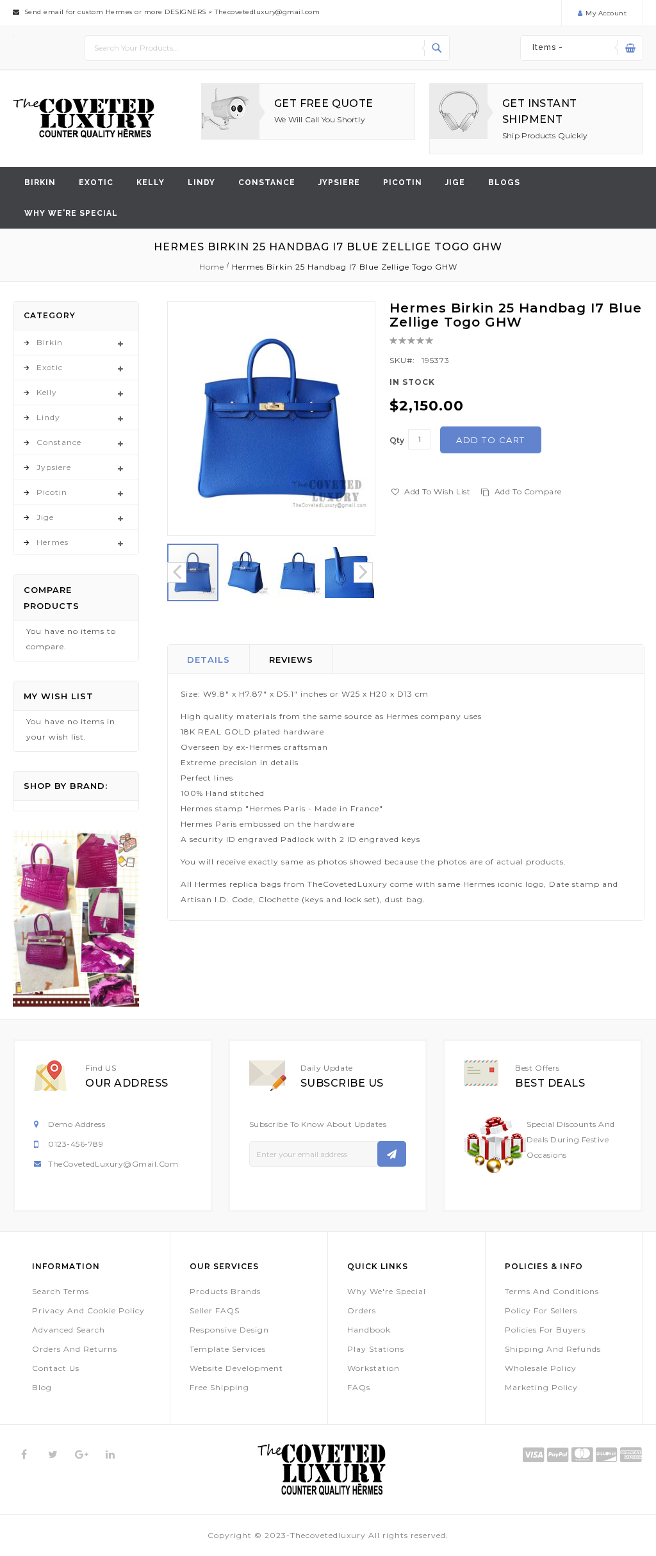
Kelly (150, 182)
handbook (369, 1329)
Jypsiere (339, 182)
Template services (228, 1349)
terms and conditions (552, 1291)
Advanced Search (68, 1329)
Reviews (291, 659)
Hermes (53, 542)
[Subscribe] (391, 1154)
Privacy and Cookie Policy (88, 1310)
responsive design (229, 1329)
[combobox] (267, 48)
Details (208, 659)
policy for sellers (541, 1310)
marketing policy (541, 1387)
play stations (375, 1349)
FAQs (358, 1387)
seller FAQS (215, 1310)
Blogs (504, 182)
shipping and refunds (553, 1349)
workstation (373, 1368)
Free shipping (219, 1387)
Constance (266, 182)
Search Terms (60, 1291)
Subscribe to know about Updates (318, 1124)
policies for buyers (545, 1329)
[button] (246, 572)
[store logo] (83, 118)
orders (361, 1310)
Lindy (201, 182)
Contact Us (55, 1368)
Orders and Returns (74, 1349)
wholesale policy (541, 1368)
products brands (225, 1291)
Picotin (402, 182)
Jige (455, 182)
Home (211, 266)
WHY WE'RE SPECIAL (71, 213)
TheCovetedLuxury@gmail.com (113, 1164)
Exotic (96, 182)
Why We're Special (386, 1291)
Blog (42, 1387)
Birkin (40, 182)
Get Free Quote (323, 103)
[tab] (209, 659)
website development (236, 1368)
